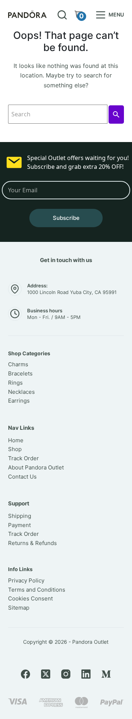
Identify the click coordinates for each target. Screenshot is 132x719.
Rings (15, 382)
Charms (18, 364)
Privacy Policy (26, 580)
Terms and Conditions (36, 589)
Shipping (19, 515)
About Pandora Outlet (36, 467)
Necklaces (21, 391)
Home (15, 440)
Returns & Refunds (32, 543)
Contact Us (22, 476)
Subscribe (66, 217)
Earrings (19, 400)
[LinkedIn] (86, 674)
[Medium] (106, 674)
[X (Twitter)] (45, 674)
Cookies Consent (30, 598)
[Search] (62, 14)
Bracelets (20, 373)
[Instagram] (65, 674)
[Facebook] (25, 674)
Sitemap (18, 607)
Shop (15, 449)
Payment (19, 525)
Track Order (23, 458)
